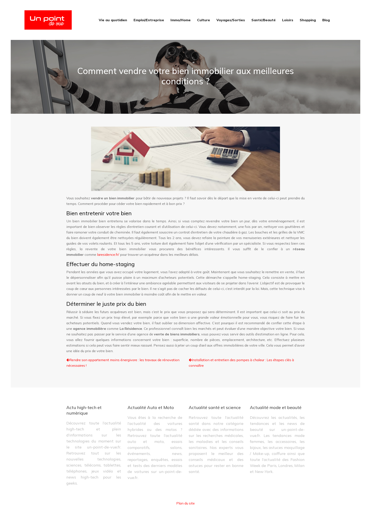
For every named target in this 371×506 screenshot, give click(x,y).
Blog (326, 20)
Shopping (308, 20)
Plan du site (185, 503)
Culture (203, 20)
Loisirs (287, 20)
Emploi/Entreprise (149, 20)
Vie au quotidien (113, 20)
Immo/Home (180, 20)
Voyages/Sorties (230, 20)
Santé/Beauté (263, 20)
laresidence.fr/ (108, 254)
